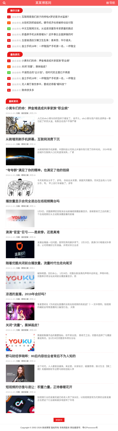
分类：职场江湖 (22, 144)
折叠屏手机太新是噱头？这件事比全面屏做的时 (40, 34)
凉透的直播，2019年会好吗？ (26, 294)
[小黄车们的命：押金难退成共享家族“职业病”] (20, 126)
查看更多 (59, 420)
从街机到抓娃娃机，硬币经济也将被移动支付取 (40, 22)
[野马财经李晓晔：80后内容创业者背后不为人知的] (20, 374)
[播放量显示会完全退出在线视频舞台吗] (20, 219)
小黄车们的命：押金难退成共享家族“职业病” (39, 60)
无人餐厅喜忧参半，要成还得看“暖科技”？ (37, 84)
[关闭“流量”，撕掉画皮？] (20, 343)
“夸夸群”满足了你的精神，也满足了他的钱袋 (37, 170)
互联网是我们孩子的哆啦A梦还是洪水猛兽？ (39, 16)
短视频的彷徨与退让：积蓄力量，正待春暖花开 (39, 387)
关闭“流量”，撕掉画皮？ (28, 66)
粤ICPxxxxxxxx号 (90, 427)
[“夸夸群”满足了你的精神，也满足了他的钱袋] (20, 188)
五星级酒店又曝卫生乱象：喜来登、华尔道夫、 (40, 40)
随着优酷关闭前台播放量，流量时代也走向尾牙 (39, 263)
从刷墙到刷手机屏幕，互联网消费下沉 (33, 139)
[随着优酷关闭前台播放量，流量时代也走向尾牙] (20, 281)
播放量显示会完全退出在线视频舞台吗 (33, 201)
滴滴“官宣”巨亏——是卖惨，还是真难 (33, 232)
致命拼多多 (21, 90)
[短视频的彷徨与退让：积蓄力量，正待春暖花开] (20, 405)
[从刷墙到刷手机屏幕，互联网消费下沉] (20, 157)
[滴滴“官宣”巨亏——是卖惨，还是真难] (20, 250)
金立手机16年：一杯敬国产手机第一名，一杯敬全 (42, 46)
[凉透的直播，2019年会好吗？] (20, 312)
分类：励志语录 (22, 113)
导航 (112, 2)
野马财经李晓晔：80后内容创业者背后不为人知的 (41, 356)
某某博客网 (43, 3)
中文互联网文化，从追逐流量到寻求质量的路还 (40, 28)
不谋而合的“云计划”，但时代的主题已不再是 (39, 72)
